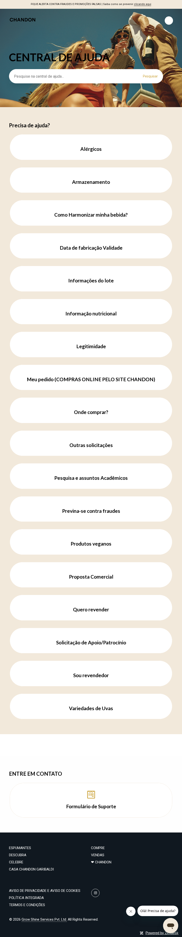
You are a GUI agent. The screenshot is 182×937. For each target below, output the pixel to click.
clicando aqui (142, 4)
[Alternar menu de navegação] (169, 20)
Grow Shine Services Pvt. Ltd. (44, 919)
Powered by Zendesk (162, 933)
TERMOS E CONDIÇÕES (27, 905)
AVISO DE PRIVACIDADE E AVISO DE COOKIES (44, 891)
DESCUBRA (17, 855)
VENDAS (97, 855)
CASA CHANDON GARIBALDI (31, 869)
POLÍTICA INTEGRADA (26, 898)
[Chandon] (22, 28)
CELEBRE (16, 862)
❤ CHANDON (101, 862)
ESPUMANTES (20, 848)
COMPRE (98, 848)
